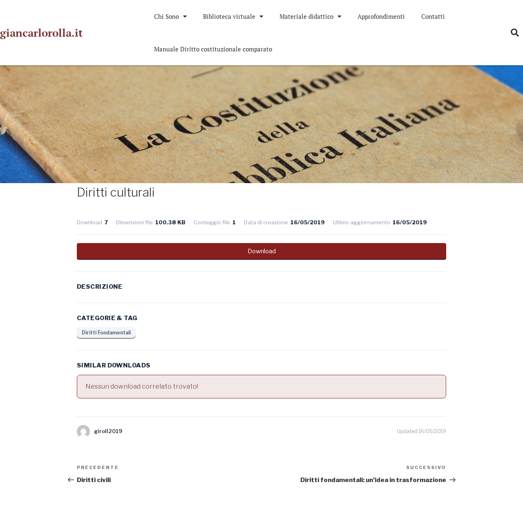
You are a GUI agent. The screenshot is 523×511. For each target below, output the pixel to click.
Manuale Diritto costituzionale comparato (213, 49)
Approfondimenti (381, 16)
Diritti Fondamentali (106, 333)
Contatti (433, 16)
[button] (515, 32)
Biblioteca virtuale (229, 16)
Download (262, 251)
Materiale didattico (306, 16)
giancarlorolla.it (41, 33)
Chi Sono (166, 16)
